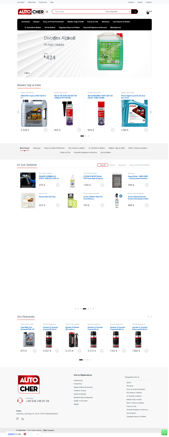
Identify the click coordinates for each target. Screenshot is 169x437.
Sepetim (149, 2)
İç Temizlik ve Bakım (33, 27)
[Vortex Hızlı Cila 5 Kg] (28, 200)
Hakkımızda (32, 2)
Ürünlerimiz (43, 2)
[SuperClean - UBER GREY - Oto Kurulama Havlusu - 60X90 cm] (117, 180)
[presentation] (18, 112)
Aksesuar (106, 22)
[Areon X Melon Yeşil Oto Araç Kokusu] (73, 200)
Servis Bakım (50, 27)
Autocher (22, 430)
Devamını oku (44, 130)
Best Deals (24, 148)
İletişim (37, 22)
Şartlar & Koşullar (80, 394)
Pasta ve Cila (92, 22)
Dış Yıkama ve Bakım (121, 22)
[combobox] (78, 11)
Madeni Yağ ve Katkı (76, 22)
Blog (51, 2)
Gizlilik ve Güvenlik (80, 401)
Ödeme (140, 2)
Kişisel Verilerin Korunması (83, 387)
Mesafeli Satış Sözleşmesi (83, 397)
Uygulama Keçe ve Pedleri (69, 27)
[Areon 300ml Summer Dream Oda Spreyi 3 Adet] (117, 200)
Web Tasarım (48, 430)
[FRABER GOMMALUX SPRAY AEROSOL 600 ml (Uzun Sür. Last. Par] (28, 180)
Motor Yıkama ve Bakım (138, 148)
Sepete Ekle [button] (78, 130)
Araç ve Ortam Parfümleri (53, 22)
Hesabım (131, 2)
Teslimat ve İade (80, 390)
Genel (112, 165)
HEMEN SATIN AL (56, 65)
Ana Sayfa (20, 2)
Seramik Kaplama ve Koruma (95, 27)
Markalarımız (115, 27)
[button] (75, 308)
